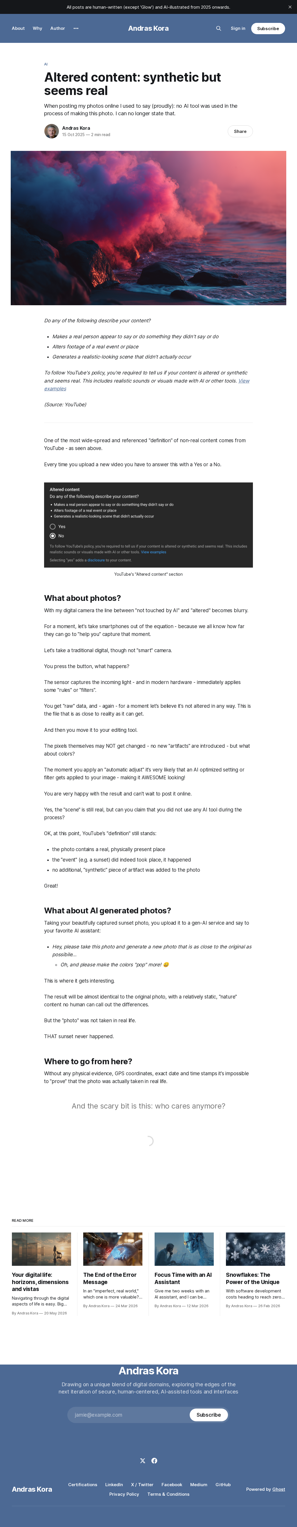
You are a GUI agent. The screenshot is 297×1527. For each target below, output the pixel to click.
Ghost (278, 1489)
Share (240, 131)
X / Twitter (142, 1484)
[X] (143, 1461)
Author (57, 28)
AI (46, 64)
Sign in (238, 28)
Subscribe (268, 28)
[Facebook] (154, 1461)
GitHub (223, 1484)
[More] (76, 28)
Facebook (172, 1484)
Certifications (82, 1484)
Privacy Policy (124, 1494)
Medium (198, 1484)
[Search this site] (218, 28)
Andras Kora (148, 28)
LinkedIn (114, 1484)
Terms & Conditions (168, 1494)
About (18, 28)
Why (37, 28)
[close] (290, 7)
